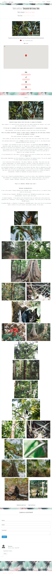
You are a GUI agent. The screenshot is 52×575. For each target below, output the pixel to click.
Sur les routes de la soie (28, 16)
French (26, 97)
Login (43, 1)
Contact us (37, 1)
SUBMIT (4, 536)
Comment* (4, 530)
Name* (3, 520)
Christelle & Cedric (30, 12)
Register (48, 1)
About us (31, 1)
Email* (3, 524)
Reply (5, 553)
